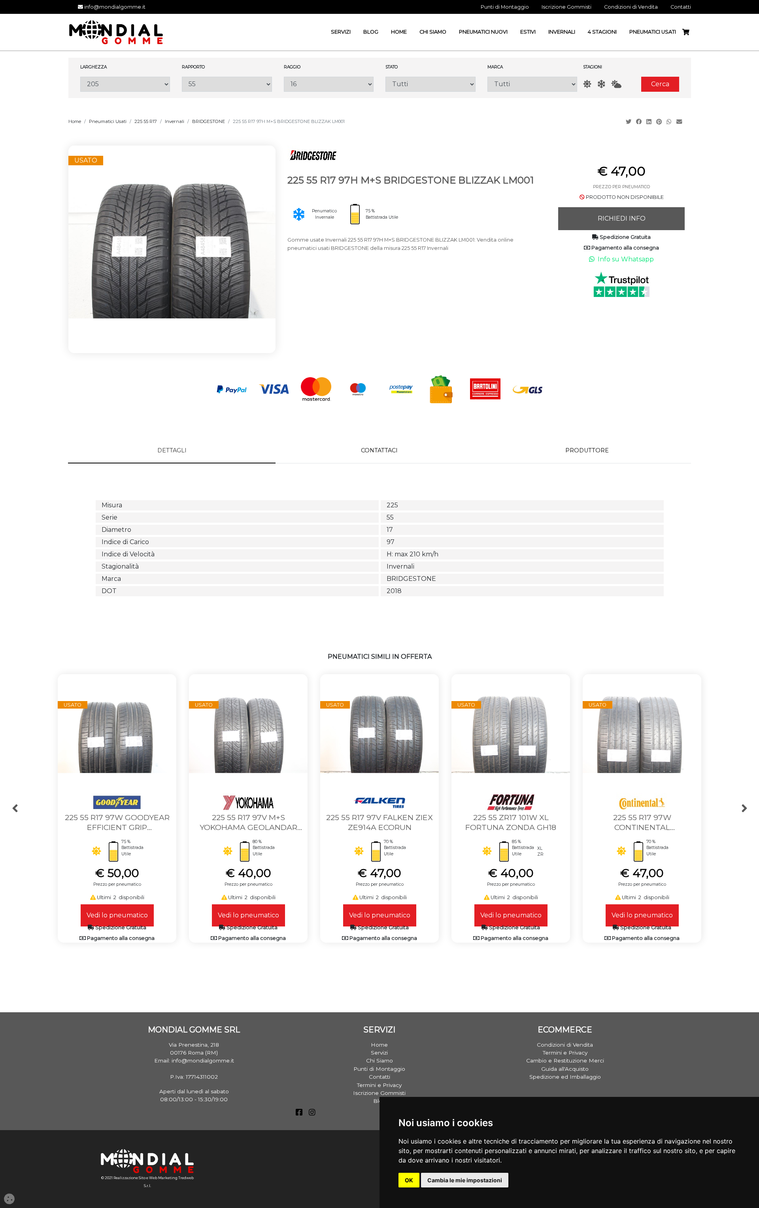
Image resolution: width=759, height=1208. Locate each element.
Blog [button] (370, 32)
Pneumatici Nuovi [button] (483, 32)
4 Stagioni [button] (602, 32)
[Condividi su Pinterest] (659, 121)
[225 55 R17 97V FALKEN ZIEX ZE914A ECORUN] (379, 733)
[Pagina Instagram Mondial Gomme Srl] (312, 1113)
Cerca (660, 84)
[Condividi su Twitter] (629, 121)
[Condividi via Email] (679, 121)
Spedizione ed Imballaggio (565, 1077)
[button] (15, 808)
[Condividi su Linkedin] (649, 121)
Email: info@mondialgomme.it (194, 1060)
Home (74, 121)
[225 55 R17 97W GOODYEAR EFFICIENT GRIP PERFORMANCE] (117, 733)
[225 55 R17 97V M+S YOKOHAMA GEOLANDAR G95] (248, 733)
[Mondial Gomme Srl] (116, 32)
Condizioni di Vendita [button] (631, 7)
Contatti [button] (680, 7)
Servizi (379, 1052)
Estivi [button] (528, 32)
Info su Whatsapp (626, 259)
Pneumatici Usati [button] (652, 32)
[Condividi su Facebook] (639, 121)
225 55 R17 (145, 121)
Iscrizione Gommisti (379, 1093)
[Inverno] (601, 84)
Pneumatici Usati (107, 121)
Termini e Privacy (379, 1085)
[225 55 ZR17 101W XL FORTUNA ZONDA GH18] (510, 733)
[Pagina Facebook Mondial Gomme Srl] (299, 1113)
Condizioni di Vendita (565, 1045)
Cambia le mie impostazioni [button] (464, 1180)
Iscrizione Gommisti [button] (566, 7)
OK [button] (409, 1180)
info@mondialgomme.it (114, 7)
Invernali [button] (561, 32)
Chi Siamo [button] (432, 32)
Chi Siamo (379, 1060)
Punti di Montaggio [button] (505, 7)
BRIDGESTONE (208, 121)
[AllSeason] (616, 84)
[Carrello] (689, 32)
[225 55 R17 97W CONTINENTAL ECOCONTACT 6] (642, 733)
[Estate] (587, 84)
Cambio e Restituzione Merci (565, 1060)
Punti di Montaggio (379, 1069)
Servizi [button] (341, 32)
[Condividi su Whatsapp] (669, 121)
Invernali (174, 121)
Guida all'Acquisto (565, 1069)
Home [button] (399, 32)
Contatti (379, 1077)
